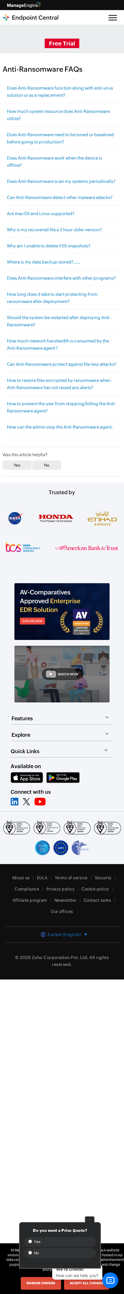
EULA (42, 878)
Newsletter (65, 900)
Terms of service (71, 878)
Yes (36, 1242)
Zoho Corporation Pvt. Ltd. (60, 957)
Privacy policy (60, 889)
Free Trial (62, 43)
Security (103, 878)
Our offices (62, 912)
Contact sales (97, 900)
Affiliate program (29, 900)
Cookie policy (95, 889)
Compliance (27, 889)
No (36, 1253)
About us (21, 878)
